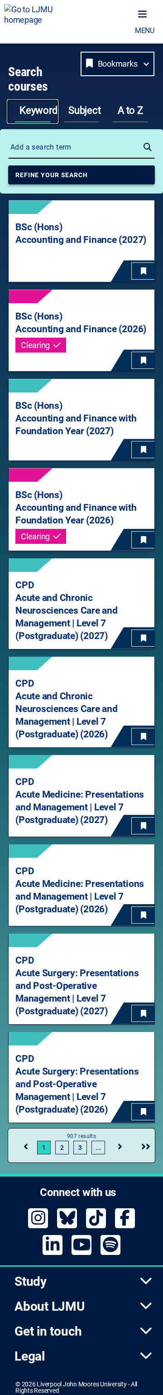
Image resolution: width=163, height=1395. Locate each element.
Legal (29, 1356)
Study (30, 1281)
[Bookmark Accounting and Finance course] (143, 271)
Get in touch (48, 1331)
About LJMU (49, 1306)
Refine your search (51, 175)
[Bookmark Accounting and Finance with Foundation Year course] (143, 449)
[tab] (32, 111)
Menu (144, 30)
